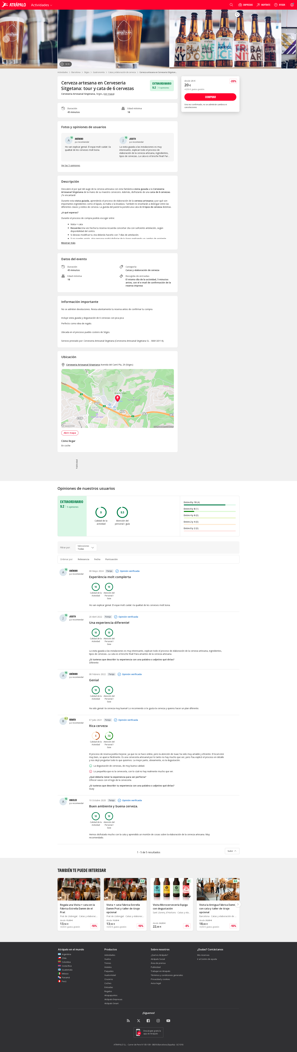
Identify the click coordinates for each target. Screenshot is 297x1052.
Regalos (108, 991)
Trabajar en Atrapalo (160, 971)
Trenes (107, 963)
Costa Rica (67, 966)
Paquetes (109, 971)
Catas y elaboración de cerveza (122, 72)
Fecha (97, 559)
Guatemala (67, 970)
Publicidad (156, 967)
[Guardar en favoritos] (237, 14)
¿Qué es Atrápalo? (159, 955)
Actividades (63, 72)
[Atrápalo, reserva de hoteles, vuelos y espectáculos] (14, 5)
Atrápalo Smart (111, 1003)
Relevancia (83, 559)
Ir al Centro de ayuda (207, 959)
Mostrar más (68, 242)
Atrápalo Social (158, 959)
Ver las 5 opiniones (70, 165)
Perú (64, 981)
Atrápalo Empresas (113, 999)
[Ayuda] (279, 5)
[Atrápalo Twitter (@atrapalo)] (138, 1021)
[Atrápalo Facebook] (148, 1021)
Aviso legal (156, 983)
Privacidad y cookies (160, 979)
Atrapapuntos (110, 995)
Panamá (66, 977)
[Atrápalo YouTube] (168, 1021)
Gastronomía (99, 72)
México (65, 974)
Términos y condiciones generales (167, 975)
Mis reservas (203, 955)
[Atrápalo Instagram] (158, 1021)
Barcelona (75, 72)
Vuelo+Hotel (110, 975)
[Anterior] (6, 39)
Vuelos (107, 959)
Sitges (86, 72)
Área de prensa (158, 963)
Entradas (108, 987)
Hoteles (108, 967)
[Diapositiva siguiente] (238, 904)
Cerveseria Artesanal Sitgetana (83, 364)
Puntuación (111, 559)
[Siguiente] (291, 39)
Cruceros (108, 979)
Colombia (66, 962)
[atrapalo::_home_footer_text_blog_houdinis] (129, 1021)
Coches (107, 983)
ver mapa (109, 93)
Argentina (66, 954)
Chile (64, 958)
